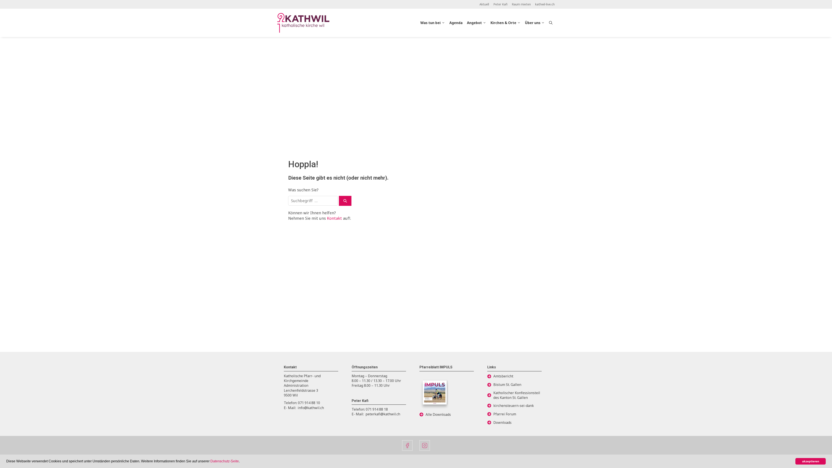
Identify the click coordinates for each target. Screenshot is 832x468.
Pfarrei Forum (504, 414)
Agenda (456, 22)
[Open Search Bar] (551, 22)
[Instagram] (424, 445)
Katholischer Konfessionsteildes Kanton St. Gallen (516, 395)
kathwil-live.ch (545, 4)
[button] (241, 461)
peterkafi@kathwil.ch (383, 414)
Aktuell (484, 4)
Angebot (474, 22)
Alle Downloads (438, 414)
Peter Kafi (500, 4)
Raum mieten (521, 4)
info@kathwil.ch (311, 407)
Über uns (532, 22)
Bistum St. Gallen (507, 384)
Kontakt (334, 218)
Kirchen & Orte (503, 22)
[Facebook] (407, 445)
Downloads (502, 422)
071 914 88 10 (309, 402)
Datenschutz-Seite (224, 461)
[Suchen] (345, 201)
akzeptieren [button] (810, 461)
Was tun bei (430, 22)
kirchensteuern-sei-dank (513, 405)
